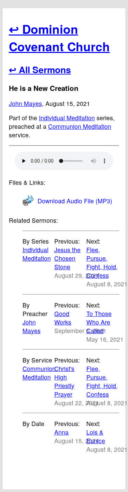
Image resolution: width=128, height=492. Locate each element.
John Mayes (25, 103)
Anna (61, 432)
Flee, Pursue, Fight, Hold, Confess (102, 262)
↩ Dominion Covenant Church (59, 37)
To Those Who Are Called (99, 322)
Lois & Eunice (95, 436)
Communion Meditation (79, 126)
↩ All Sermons (40, 69)
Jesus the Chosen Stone (67, 258)
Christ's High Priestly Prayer (64, 381)
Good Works (62, 317)
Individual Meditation (67, 117)
